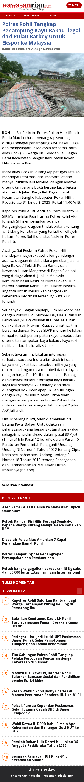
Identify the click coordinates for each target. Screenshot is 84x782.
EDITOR (10, 15)
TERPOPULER (31, 15)
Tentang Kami (18, 775)
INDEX (52, 15)
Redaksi (35, 775)
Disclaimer (65, 775)
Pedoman (49, 775)
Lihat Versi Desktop (42, 769)
